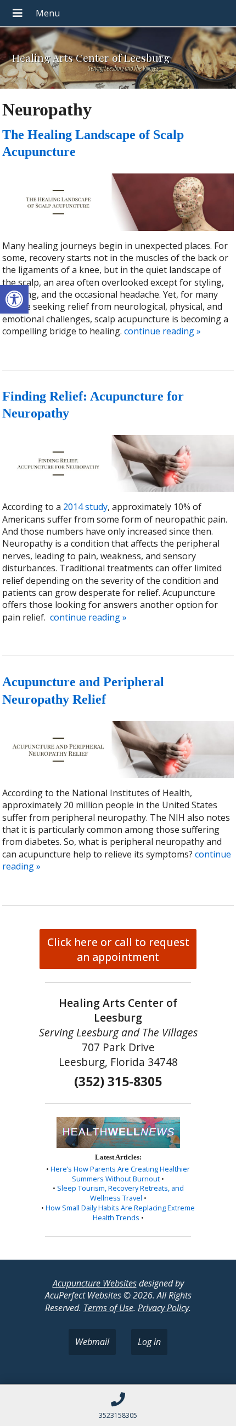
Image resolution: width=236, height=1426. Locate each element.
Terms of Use (108, 1308)
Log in (149, 1342)
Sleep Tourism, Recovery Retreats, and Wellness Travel (120, 1193)
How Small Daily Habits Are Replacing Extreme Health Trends (120, 1212)
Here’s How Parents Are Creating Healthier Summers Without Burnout (120, 1174)
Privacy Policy (163, 1308)
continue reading (162, 331)
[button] (14, 299)
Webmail (92, 1342)
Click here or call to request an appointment (118, 949)
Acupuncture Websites (95, 1283)
